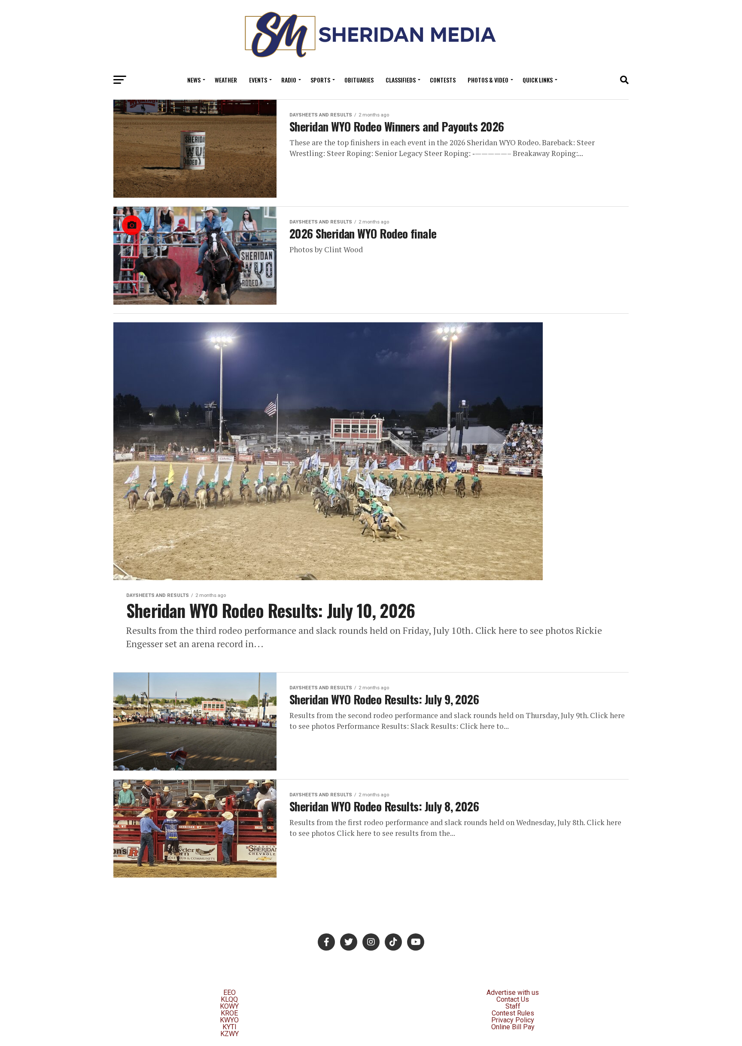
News (194, 79)
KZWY (229, 1034)
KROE (229, 1013)
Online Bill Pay (513, 1027)
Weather (226, 79)
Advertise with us (513, 992)
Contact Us (512, 999)
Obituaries (359, 79)
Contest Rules (513, 1013)
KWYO (229, 1020)
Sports (320, 79)
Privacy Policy (512, 1020)
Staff (512, 1006)
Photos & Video (488, 79)
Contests (443, 79)
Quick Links (538, 79)
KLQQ (229, 999)
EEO (229, 992)
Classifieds (401, 79)
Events (258, 79)
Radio (288, 79)
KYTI (229, 1027)
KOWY (229, 1006)
